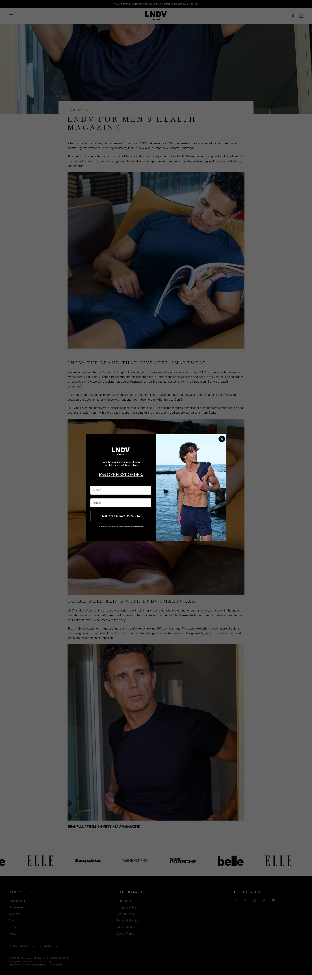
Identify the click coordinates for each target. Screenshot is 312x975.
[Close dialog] (222, 439)
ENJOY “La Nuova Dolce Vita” (120, 516)
